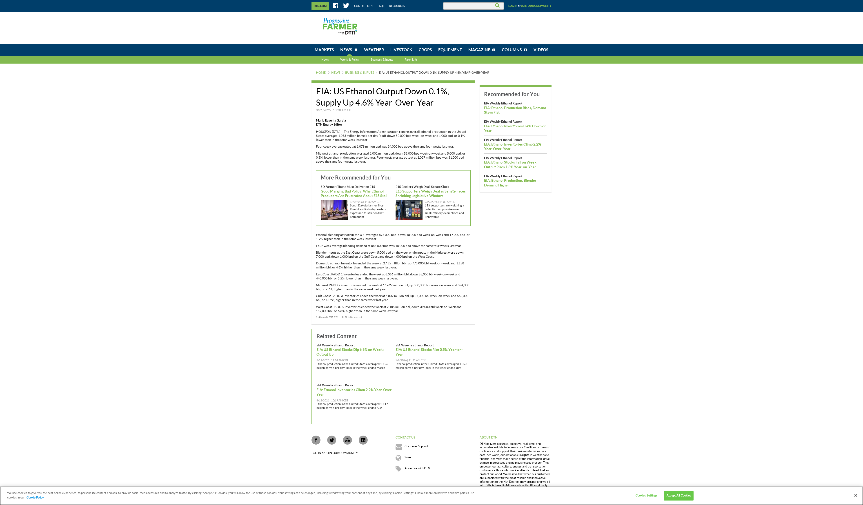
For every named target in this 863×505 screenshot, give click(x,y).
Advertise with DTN (417, 468)
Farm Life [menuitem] (411, 59)
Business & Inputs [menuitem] (382, 59)
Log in (512, 5)
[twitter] (331, 440)
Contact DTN (363, 6)
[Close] (856, 495)
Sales (408, 457)
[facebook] (315, 440)
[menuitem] (324, 50)
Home (321, 72)
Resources (397, 6)
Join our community (536, 5)
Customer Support (416, 446)
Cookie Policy (35, 497)
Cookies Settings (647, 495)
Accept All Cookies (679, 495)
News (325, 59)
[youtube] (347, 440)
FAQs (381, 6)
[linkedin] (363, 440)
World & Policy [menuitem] (349, 59)
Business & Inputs (359, 72)
